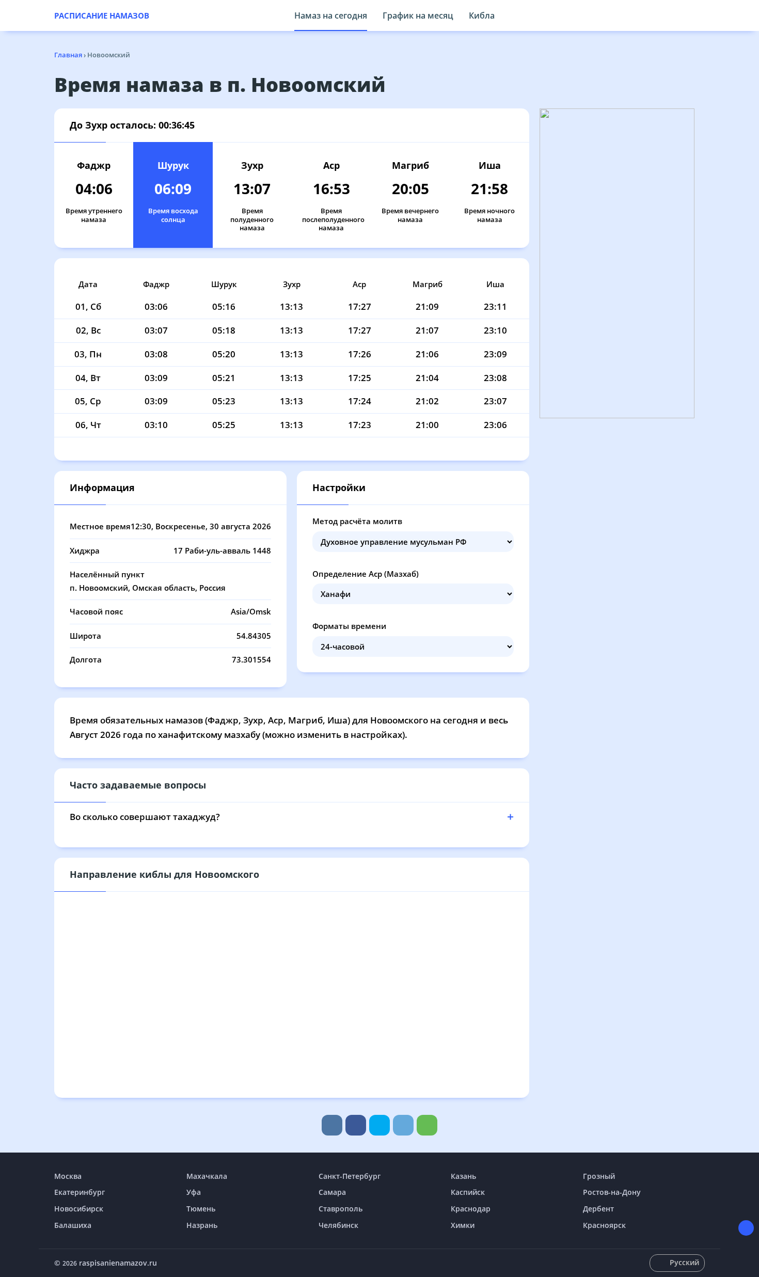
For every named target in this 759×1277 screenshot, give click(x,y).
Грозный (599, 1176)
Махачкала (206, 1176)
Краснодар (471, 1208)
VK (332, 1125)
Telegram (403, 1125)
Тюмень (200, 1208)
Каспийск (468, 1192)
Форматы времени (349, 626)
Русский (684, 1262)
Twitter (379, 1125)
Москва (68, 1176)
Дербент (598, 1208)
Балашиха (72, 1225)
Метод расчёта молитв (357, 521)
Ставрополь (340, 1208)
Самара (332, 1192)
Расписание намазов (101, 15)
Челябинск (338, 1225)
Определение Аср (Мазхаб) (365, 574)
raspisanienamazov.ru (118, 1263)
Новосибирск (78, 1208)
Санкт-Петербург (350, 1176)
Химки (463, 1225)
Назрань (201, 1225)
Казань (463, 1176)
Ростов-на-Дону (612, 1192)
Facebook (355, 1125)
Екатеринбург (79, 1192)
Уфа (193, 1192)
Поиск (699, 15)
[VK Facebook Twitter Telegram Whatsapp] (379, 1125)
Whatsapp (427, 1125)
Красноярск (604, 1225)
